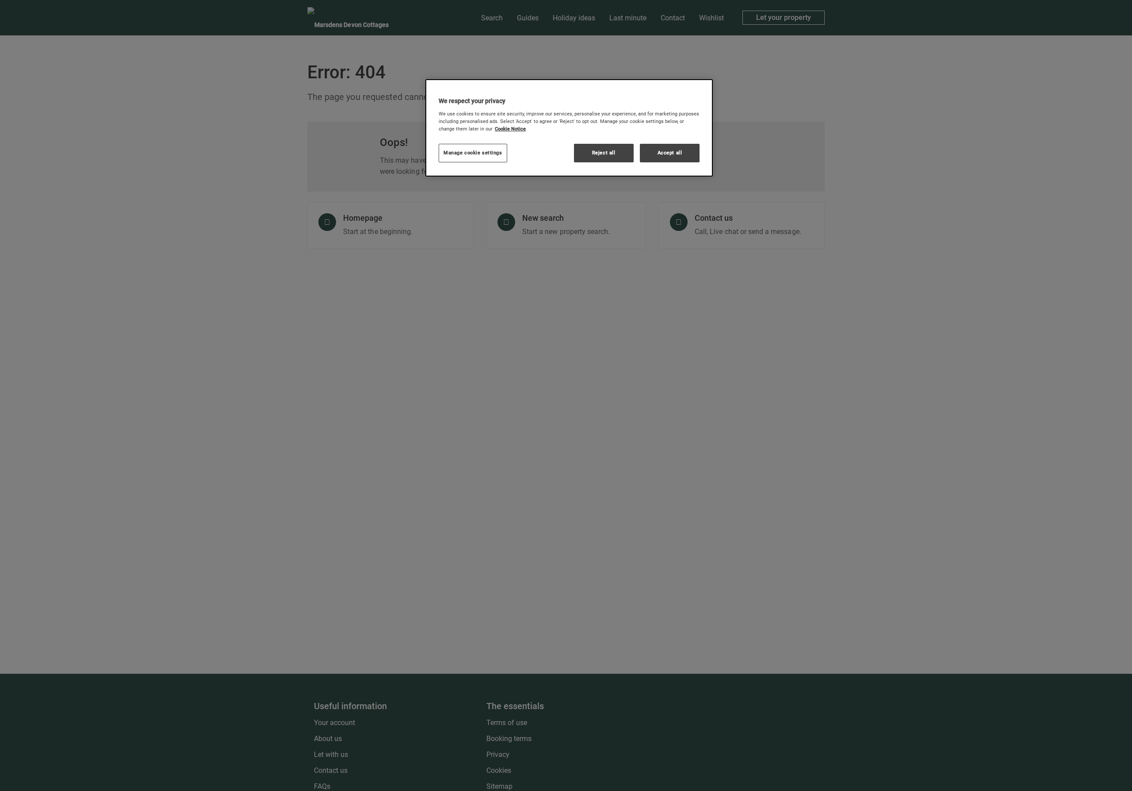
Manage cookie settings (473, 153)
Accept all (670, 153)
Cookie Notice (510, 129)
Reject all (604, 153)
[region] (569, 128)
